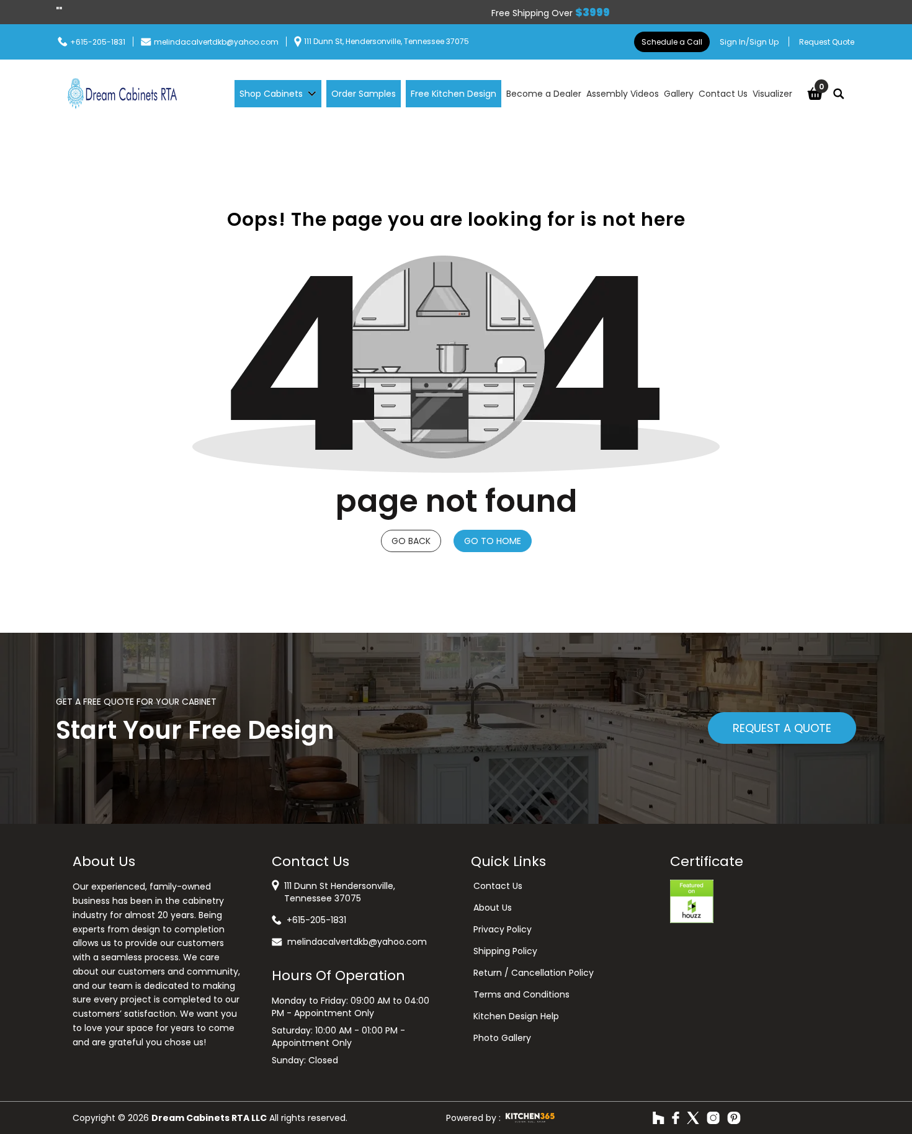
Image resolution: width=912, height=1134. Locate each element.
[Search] (838, 93)
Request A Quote (782, 728)
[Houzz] (658, 1118)
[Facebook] (675, 1118)
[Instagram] (713, 1118)
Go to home (492, 541)
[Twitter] (693, 1118)
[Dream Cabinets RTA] (122, 93)
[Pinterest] (734, 1118)
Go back (411, 541)
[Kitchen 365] (530, 1118)
